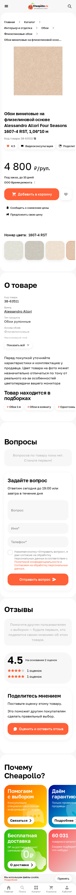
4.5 (13, 146)
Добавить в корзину (35, 194)
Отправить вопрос (34, 579)
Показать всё (16, 345)
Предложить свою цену (26, 214)
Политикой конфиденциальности (37, 561)
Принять (63, 878)
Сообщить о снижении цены (29, 207)
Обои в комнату (40, 407)
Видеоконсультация (39, 146)
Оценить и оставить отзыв (41, 729)
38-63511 (27, 138)
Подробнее (10, 879)
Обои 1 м (15, 407)
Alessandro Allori (18, 311)
